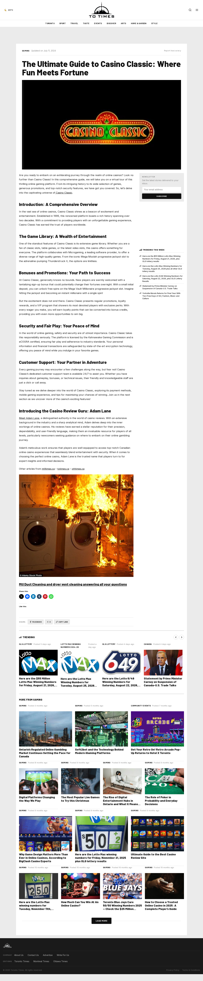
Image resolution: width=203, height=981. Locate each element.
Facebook (37, 622)
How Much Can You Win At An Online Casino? (80, 903)
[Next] (181, 637)
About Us (18, 955)
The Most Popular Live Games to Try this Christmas (80, 798)
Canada (148, 644)
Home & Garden (139, 23)
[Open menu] (197, 10)
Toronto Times (21, 961)
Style (154, 23)
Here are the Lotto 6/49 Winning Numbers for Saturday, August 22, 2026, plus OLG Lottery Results (162, 278)
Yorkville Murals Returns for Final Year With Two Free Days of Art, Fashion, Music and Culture (161, 296)
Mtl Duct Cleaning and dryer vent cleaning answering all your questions (73, 584)
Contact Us (33, 955)
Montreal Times (41, 961)
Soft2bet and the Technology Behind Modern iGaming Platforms (99, 751)
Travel (74, 23)
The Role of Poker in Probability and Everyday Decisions (161, 800)
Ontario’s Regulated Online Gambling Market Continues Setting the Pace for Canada (44, 753)
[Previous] (176, 637)
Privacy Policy (172, 970)
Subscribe (161, 196)
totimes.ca (63, 468)
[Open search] (190, 10)
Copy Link (63, 622)
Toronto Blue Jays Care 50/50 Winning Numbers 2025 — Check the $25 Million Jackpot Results (122, 907)
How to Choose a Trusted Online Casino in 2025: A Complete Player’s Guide (161, 905)
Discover (111, 23)
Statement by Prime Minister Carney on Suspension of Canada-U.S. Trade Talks (160, 287)
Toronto (50, 23)
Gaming (25, 51)
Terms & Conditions (191, 970)
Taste (86, 23)
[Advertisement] (101, 35)
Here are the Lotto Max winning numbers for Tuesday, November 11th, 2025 (35, 907)
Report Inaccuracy (172, 51)
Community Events (141, 705)
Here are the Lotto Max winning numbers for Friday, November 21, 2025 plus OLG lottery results (100, 858)
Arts (123, 23)
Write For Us (63, 955)
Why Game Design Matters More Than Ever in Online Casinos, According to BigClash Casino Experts (43, 858)
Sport (62, 23)
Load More (101, 920)
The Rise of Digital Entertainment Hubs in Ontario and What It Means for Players (120, 802)
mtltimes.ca (48, 468)
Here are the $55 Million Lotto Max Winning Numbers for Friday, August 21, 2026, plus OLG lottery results (161, 258)
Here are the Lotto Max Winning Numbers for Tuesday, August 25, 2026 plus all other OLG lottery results (162, 268)
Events (98, 23)
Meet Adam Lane (29, 418)
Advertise (48, 955)
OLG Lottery (25, 644)
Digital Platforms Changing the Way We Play (37, 798)
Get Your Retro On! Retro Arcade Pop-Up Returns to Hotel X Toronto (156, 751)
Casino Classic (64, 192)
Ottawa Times (60, 961)
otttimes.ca (78, 468)
